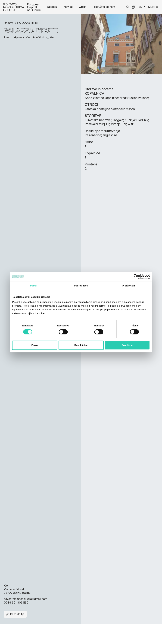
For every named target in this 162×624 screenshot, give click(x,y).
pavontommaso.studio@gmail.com (25, 599)
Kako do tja (17, 614)
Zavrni (34, 345)
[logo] (22, 7)
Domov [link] (9, 23)
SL (140, 7)
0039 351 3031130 (16, 602)
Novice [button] (68, 7)
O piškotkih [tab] (128, 285)
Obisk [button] (82, 7)
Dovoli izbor (81, 345)
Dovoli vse (127, 345)
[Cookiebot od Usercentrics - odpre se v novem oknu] (136, 276)
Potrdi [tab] (33, 285)
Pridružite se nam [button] (104, 7)
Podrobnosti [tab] (81, 285)
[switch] (63, 331)
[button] (127, 6)
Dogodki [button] (52, 7)
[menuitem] (52, 6)
